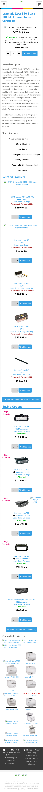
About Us (31, 764)
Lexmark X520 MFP (31, 723)
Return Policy (31, 753)
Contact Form (12, 763)
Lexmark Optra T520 (11, 663)
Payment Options (31, 758)
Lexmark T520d (30, 677)
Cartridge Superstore (24, 782)
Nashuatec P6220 (11, 742)
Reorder (12, 760)
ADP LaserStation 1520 (11, 642)
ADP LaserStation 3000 (31, 642)
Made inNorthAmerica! (35, 501)
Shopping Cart (12, 758)
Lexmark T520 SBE (12, 677)
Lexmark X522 (11, 736)
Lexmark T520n (30, 691)
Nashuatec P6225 (30, 742)
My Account (12, 755)
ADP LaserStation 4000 (11, 647)
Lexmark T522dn (12, 710)
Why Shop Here (31, 761)
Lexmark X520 (11, 723)
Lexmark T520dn (12, 691)
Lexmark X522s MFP (30, 736)
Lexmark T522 (31, 696)
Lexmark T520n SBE (11, 696)
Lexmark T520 (31, 663)
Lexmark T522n (30, 710)
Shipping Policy (31, 755)
